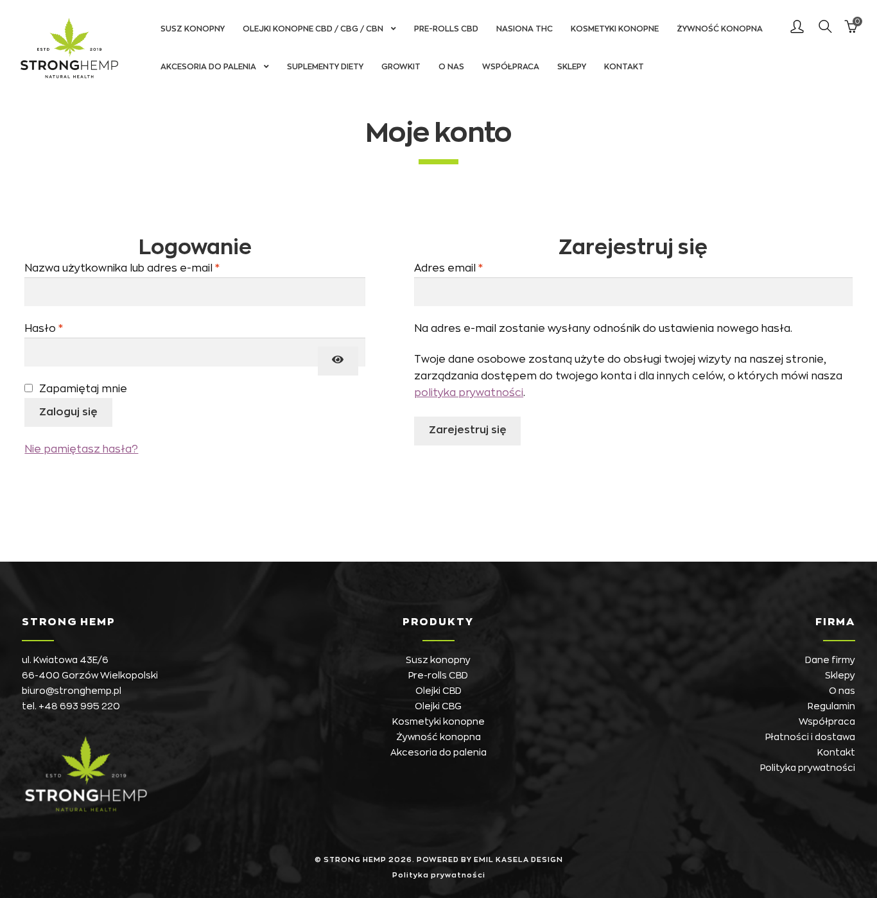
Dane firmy (830, 659)
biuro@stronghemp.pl (71, 690)
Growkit (401, 67)
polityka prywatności (468, 393)
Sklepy (571, 67)
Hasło (73, 328)
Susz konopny (193, 29)
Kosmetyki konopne (615, 29)
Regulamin (831, 706)
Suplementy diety (325, 67)
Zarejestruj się (468, 430)
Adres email (478, 268)
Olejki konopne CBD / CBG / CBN (313, 29)
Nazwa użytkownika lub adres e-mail (151, 268)
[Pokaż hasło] (338, 361)
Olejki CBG (438, 706)
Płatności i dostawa (810, 736)
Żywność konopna (720, 29)
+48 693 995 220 (79, 706)
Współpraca (510, 67)
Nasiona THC (524, 29)
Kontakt (624, 67)
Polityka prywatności (807, 767)
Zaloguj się (68, 412)
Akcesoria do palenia (208, 67)
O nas (451, 67)
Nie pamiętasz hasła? (81, 449)
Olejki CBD (438, 690)
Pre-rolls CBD (446, 29)
